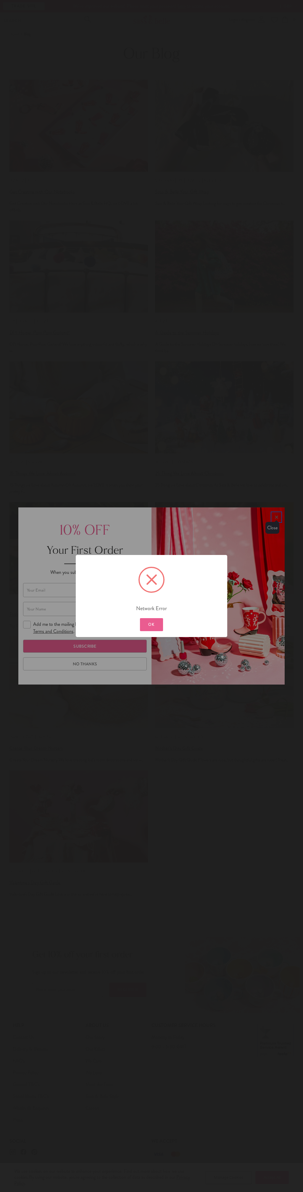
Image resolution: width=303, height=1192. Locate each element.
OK (151, 624)
